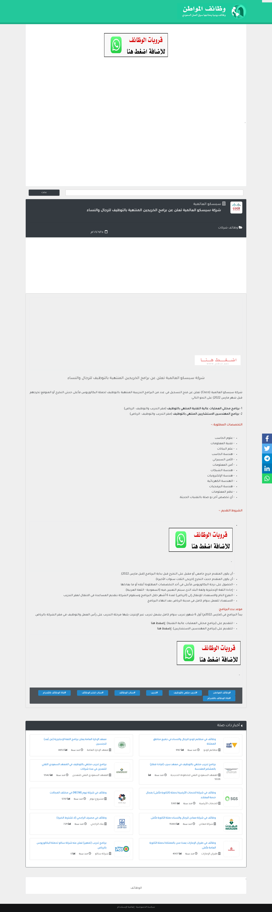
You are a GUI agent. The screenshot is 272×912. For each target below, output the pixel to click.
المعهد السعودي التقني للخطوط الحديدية (194, 775)
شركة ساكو (101, 854)
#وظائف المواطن (222, 693)
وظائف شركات (228, 228)
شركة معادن (205, 824)
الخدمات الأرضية (208, 803)
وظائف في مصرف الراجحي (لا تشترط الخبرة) (82, 818)
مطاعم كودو (210, 750)
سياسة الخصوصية (145, 907)
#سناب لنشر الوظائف (92, 693)
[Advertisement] (136, 93)
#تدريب (154, 693)
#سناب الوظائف (127, 693)
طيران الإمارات (209, 854)
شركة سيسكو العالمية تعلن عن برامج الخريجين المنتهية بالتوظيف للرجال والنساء (136, 378)
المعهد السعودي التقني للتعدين (90, 775)
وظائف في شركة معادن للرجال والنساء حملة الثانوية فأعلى (183, 818)
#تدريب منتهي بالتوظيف (185, 693)
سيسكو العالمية (207, 204)
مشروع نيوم (96, 799)
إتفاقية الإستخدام (125, 907)
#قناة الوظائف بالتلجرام (54, 693)
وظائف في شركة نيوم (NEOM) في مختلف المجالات (78, 793)
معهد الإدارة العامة (97, 750)
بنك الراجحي (97, 824)
